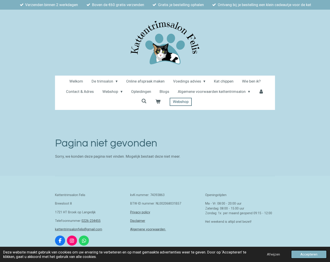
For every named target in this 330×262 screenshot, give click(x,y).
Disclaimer (137, 221)
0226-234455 (91, 221)
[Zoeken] (144, 101)
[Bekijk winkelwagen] (158, 102)
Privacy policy (140, 212)
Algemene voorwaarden (148, 229)
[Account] (261, 92)
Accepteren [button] (308, 254)
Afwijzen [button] (273, 254)
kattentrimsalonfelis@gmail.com (78, 229)
